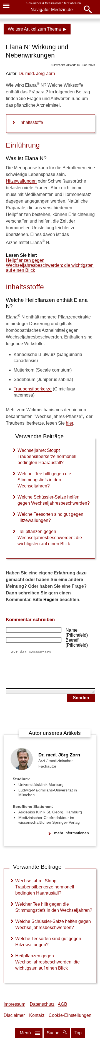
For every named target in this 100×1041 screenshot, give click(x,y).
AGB (62, 1004)
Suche (54, 1032)
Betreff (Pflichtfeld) (77, 642)
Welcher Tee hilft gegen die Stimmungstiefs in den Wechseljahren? (44, 479)
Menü (25, 1032)
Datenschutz (42, 1004)
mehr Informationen (71, 833)
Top (78, 1032)
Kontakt (36, 1015)
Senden (81, 697)
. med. (37, 73)
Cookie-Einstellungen (70, 1015)
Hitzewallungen (21, 181)
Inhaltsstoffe (31, 122)
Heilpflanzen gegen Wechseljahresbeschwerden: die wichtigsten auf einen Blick (50, 265)
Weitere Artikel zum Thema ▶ (37, 29)
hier (69, 423)
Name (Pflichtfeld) (77, 632)
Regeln (50, 599)
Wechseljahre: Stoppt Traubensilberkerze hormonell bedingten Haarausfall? (47, 456)
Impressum (14, 1004)
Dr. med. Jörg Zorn (59, 755)
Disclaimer (14, 1015)
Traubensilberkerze (33, 389)
